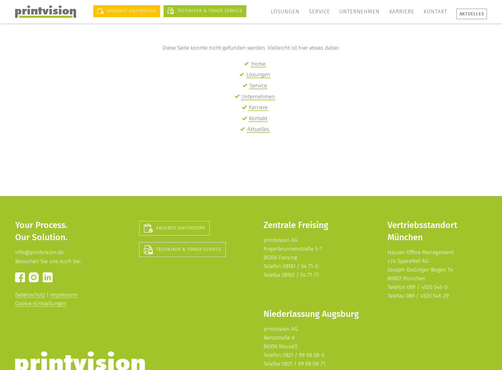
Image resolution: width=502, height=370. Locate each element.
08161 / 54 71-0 (300, 266)
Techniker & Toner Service (188, 249)
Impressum (63, 295)
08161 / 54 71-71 (300, 275)
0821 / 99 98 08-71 (303, 364)
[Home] (45, 11)
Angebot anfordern (180, 228)
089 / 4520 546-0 (427, 287)
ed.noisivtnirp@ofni (39, 252)
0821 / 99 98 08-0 (303, 355)
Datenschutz (30, 295)
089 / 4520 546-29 (427, 296)
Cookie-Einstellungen (41, 303)
